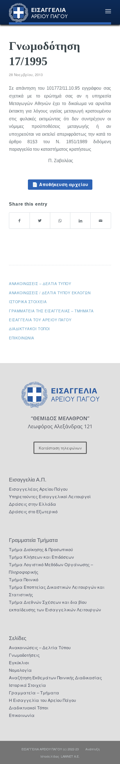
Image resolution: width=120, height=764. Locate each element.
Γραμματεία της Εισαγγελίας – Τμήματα (51, 310)
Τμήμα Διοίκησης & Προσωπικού (41, 549)
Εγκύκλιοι (19, 662)
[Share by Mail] (101, 220)
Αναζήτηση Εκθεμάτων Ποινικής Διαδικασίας (55, 677)
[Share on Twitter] (40, 220)
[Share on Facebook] (19, 220)
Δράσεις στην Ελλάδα (32, 504)
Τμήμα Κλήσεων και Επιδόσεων (41, 557)
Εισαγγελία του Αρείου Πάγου (40, 319)
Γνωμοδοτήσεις (24, 655)
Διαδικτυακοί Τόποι (29, 328)
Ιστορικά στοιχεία (28, 301)
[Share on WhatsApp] (60, 220)
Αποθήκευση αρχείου (63, 184)
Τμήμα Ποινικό (23, 579)
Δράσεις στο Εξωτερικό (33, 511)
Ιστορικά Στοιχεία (27, 685)
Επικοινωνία (21, 337)
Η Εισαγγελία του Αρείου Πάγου (42, 700)
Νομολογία (20, 670)
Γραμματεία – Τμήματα (34, 692)
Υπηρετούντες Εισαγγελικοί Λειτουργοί (50, 496)
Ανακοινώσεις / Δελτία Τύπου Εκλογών (49, 292)
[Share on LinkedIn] (80, 220)
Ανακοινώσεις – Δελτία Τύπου (40, 283)
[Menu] (108, 11)
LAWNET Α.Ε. (70, 756)
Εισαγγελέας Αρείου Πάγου (38, 489)
